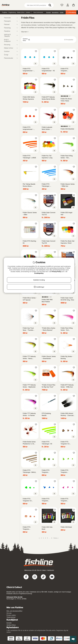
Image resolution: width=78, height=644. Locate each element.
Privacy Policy (56, 271)
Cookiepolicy (38, 273)
